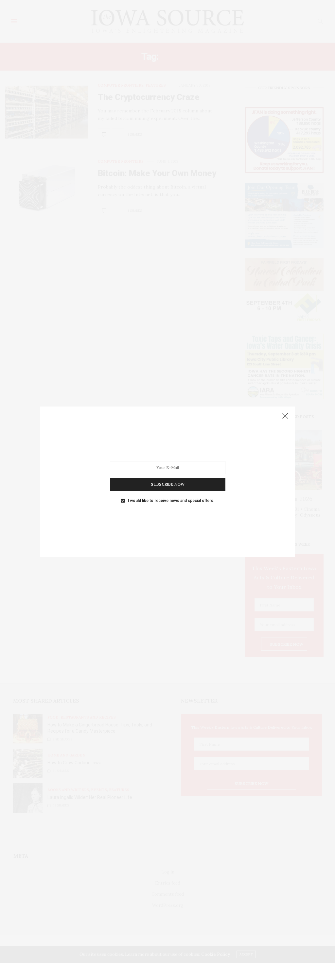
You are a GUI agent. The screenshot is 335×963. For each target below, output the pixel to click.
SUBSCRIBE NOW (168, 483)
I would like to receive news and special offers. (171, 500)
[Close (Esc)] (285, 416)
